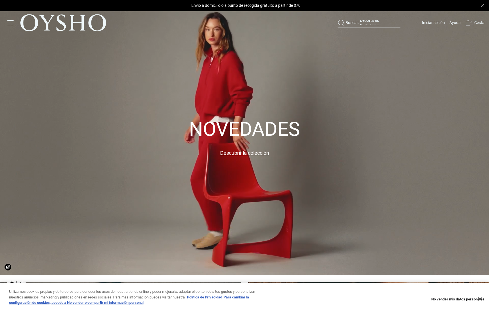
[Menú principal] (11, 22)
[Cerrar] (480, 299)
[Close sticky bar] (482, 5)
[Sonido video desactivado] (8, 267)
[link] (433, 22)
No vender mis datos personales (458, 299)
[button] (474, 22)
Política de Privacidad (204, 297)
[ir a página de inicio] (63, 22)
